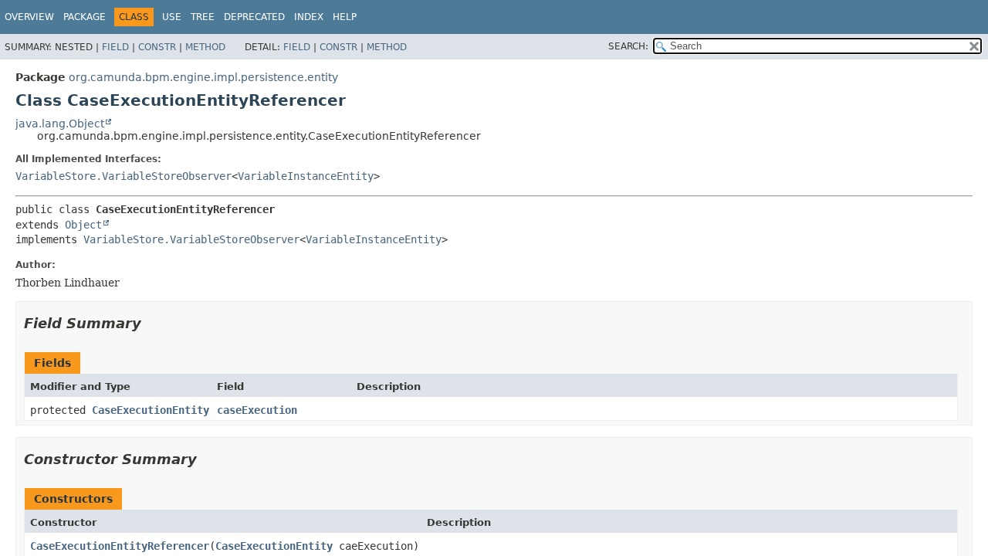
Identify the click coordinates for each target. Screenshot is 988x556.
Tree (203, 17)
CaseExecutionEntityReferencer (119, 546)
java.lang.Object (59, 123)
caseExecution (257, 410)
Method (205, 47)
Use (171, 17)
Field (115, 47)
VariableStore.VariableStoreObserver (123, 176)
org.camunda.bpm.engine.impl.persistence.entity (203, 77)
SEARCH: (628, 46)
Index (308, 17)
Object (83, 225)
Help (345, 17)
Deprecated (254, 17)
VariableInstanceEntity (306, 176)
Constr (157, 47)
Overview (29, 17)
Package (84, 17)
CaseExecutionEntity (150, 410)
